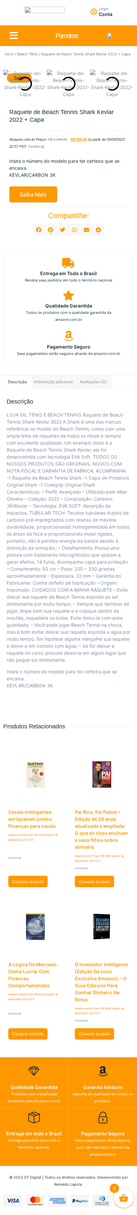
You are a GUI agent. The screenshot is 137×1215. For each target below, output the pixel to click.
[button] (13, 36)
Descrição (17, 381)
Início (9, 54)
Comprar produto (28, 881)
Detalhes (35, 146)
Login (104, 8)
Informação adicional (53, 381)
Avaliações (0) (93, 381)
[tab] (17, 382)
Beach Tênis (27, 54)
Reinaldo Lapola (68, 1184)
